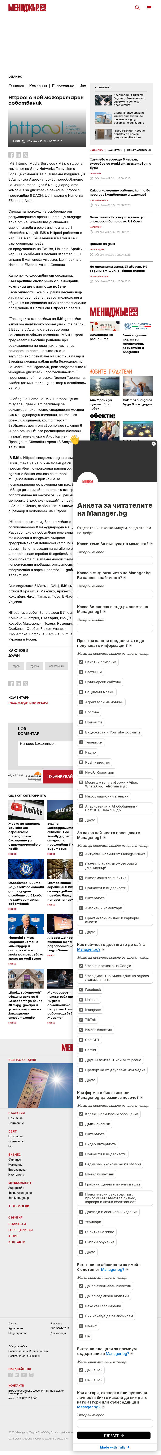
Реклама (56, 1323)
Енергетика (17, 1169)
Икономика (16, 1174)
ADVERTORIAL (103, 88)
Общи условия (17, 1346)
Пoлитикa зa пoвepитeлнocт (28, 1351)
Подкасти (17, 1223)
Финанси (14, 1159)
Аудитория (15, 1328)
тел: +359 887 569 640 (22, 1398)
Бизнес (15, 76)
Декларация (58, 1333)
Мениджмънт (19, 1182)
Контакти (16, 1242)
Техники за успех (20, 1192)
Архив (13, 1235)
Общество (16, 1123)
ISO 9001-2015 (60, 1328)
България (16, 1113)
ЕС (10, 1146)
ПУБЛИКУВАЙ (60, 776)
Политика (15, 1118)
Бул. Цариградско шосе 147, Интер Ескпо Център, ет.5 (36, 1392)
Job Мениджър (18, 1197)
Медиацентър (17, 1333)
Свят (12, 1131)
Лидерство (16, 1187)
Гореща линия (20, 1229)
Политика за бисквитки (24, 1356)
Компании (15, 1164)
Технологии (18, 1206)
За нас (12, 1323)
